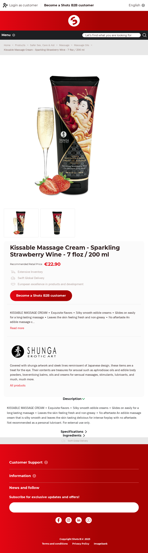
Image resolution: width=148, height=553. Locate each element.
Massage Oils (82, 45)
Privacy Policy (80, 543)
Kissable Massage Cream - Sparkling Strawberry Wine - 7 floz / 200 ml (44, 49)
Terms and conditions (55, 543)
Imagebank (101, 543)
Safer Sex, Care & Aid (42, 45)
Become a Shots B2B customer (41, 295)
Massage (64, 45)
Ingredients (72, 435)
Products (20, 45)
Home (7, 45)
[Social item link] (59, 522)
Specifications (72, 431)
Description (72, 399)
